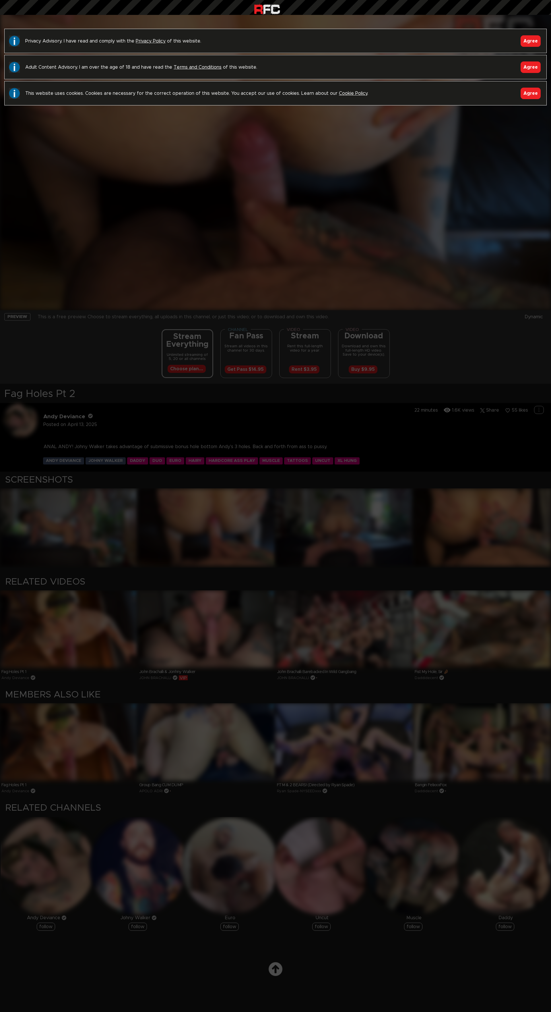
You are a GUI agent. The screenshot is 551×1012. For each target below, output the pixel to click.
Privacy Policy (151, 41)
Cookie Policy (353, 93)
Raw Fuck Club (267, 9)
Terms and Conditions (198, 67)
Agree (530, 41)
